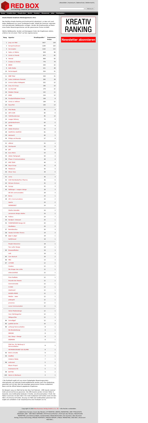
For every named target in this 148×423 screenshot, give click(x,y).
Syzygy (10, 186)
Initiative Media (13, 359)
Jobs (52, 13)
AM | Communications (15, 199)
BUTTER (11, 372)
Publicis (10, 216)
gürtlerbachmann (14, 122)
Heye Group (12, 165)
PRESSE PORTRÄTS (38, 417)
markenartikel (44, 416)
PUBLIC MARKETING (64, 417)
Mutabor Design (13, 92)
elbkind (10, 143)
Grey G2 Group (13, 86)
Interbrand (11, 290)
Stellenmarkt (90, 2)
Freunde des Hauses (15, 280)
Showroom (45, 13)
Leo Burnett (12, 89)
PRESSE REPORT (51, 417)
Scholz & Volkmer (14, 101)
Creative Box (11, 13)
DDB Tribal (11, 76)
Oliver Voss (12, 172)
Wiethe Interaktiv (14, 210)
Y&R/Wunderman (14, 116)
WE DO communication (15, 192)
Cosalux (11, 266)
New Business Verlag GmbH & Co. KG (46, 408)
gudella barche (13, 323)
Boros (10, 196)
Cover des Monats (39, 412)
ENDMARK (11, 339)
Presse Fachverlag (25, 417)
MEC (9, 260)
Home (3, 13)
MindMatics (11, 226)
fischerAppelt (12, 71)
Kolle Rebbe (12, 68)
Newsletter (63, 2)
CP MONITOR (50, 412)
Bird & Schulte (13, 353)
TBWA (10, 125)
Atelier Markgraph (14, 156)
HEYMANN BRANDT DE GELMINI (18, 349)
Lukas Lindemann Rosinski (17, 79)
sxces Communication (15, 306)
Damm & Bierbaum (14, 375)
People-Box (22, 13)
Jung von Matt (12, 42)
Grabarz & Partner (14, 62)
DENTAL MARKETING (62, 412)
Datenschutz (80, 2)
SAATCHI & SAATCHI (14, 132)
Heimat (10, 58)
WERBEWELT (12, 205)
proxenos (11, 303)
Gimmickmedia (13, 284)
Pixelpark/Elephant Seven (16, 98)
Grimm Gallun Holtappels (16, 82)
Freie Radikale (13, 277)
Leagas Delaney (13, 119)
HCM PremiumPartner (51, 414)
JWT (9, 149)
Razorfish (11, 105)
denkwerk (11, 135)
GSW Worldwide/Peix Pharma (18, 180)
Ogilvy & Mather (13, 52)
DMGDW (11, 333)
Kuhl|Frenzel (12, 239)
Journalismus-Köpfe (33, 416)
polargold (11, 300)
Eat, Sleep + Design (14, 336)
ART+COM (11, 113)
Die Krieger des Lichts (15, 269)
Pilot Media (11, 109)
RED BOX (74, 417)
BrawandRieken (13, 250)
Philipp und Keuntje (14, 138)
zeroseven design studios (16, 213)
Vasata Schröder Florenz (16, 232)
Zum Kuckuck (12, 256)
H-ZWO (10, 287)
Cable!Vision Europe (25, 412)
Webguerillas (12, 317)
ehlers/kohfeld (13, 272)
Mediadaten (60, 13)
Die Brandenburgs (14, 330)
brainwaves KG (13, 369)
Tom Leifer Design (14, 247)
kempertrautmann (14, 46)
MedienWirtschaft (56, 416)
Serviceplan (12, 49)
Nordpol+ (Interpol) (14, 220)
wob (9, 253)
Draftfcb (11, 356)
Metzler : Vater (13, 296)
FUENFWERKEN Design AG (16, 223)
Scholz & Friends (13, 55)
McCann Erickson (13, 183)
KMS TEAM (11, 162)
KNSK (10, 95)
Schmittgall (12, 320)
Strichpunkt (12, 146)
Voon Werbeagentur (14, 314)
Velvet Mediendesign (15, 311)
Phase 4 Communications (16, 159)
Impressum (71, 2)
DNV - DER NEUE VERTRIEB (34, 414)
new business (67, 416)
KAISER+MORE (13, 293)
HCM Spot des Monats (66, 414)
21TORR (11, 263)
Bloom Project (13, 365)
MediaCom (11, 169)
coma (10, 177)
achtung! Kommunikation (16, 327)
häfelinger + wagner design (17, 189)
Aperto (10, 202)
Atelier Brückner (13, 129)
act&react (11, 362)
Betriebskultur (13, 229)
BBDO (10, 65)
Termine (37, 13)
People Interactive (14, 244)
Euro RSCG (12, 153)
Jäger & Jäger (12, 236)
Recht (30, 13)
